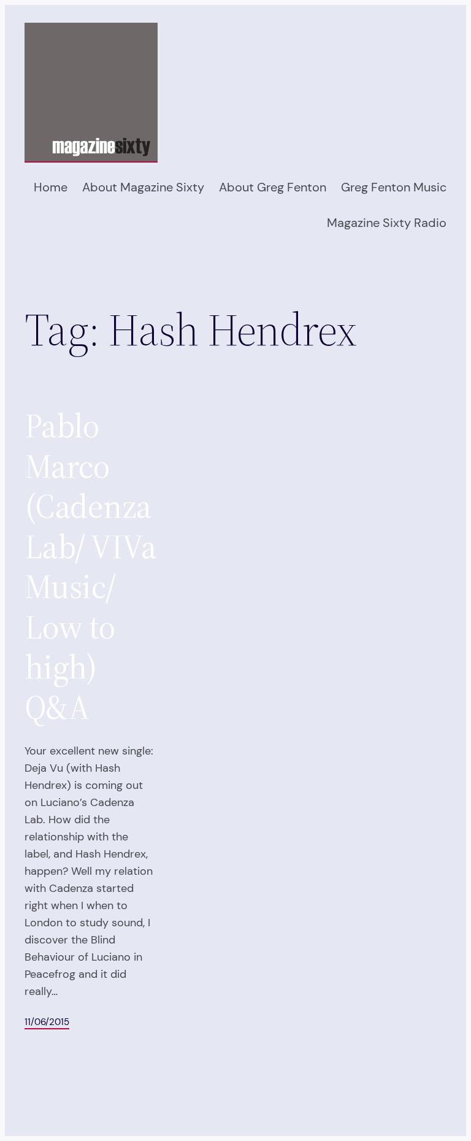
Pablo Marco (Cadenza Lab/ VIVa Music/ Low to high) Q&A (90, 567)
